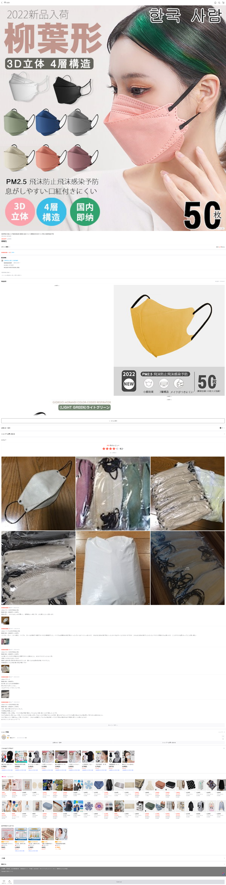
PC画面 (30, 868)
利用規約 (8, 868)
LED (8, 3)
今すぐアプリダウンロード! (46, 868)
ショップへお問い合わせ (113, 434)
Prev (3, 118)
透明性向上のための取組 (62, 868)
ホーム (54, 868)
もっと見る (113, 452)
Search (219, 3)
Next (222, 118)
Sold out (119, 882)
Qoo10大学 (36, 868)
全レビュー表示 (112, 725)
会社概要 (3, 868)
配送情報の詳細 (5, 272)
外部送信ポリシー (24, 868)
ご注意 (3, 858)
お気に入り (4, 883)
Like (11, 792)
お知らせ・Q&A (112, 428)
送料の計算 (16, 262)
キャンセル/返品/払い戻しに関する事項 (11, 275)
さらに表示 (114, 421)
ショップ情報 (112, 732)
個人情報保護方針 (15, 868)
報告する (3, 864)
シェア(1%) (9, 883)
